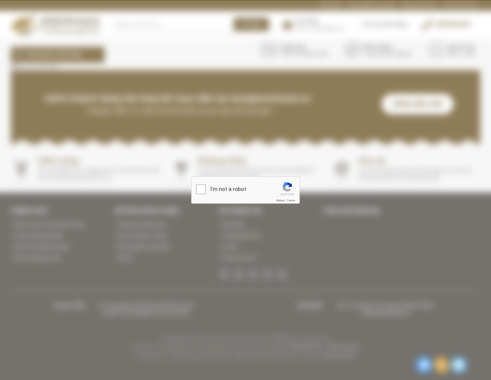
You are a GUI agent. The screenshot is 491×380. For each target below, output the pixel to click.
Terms (291, 200)
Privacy (280, 200)
